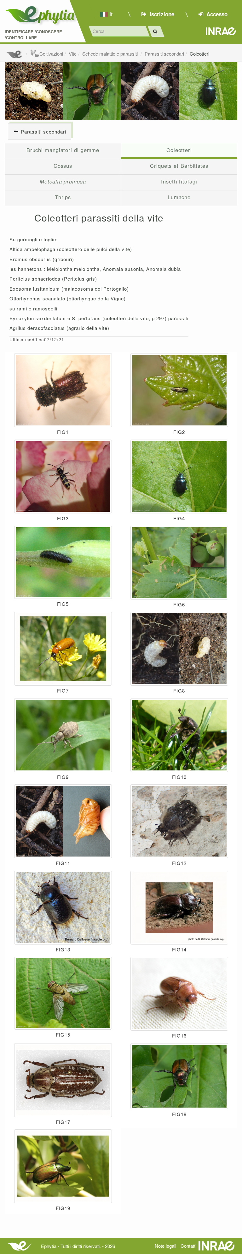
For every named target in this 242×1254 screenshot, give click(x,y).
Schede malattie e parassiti (110, 53)
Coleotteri (199, 53)
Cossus (63, 165)
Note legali (165, 1245)
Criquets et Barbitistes (179, 165)
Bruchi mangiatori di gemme (63, 150)
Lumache (179, 197)
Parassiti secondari (164, 53)
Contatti (188, 1245)
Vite (73, 53)
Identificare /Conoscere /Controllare (33, 35)
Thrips (63, 197)
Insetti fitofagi (179, 181)
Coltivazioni (51, 53)
